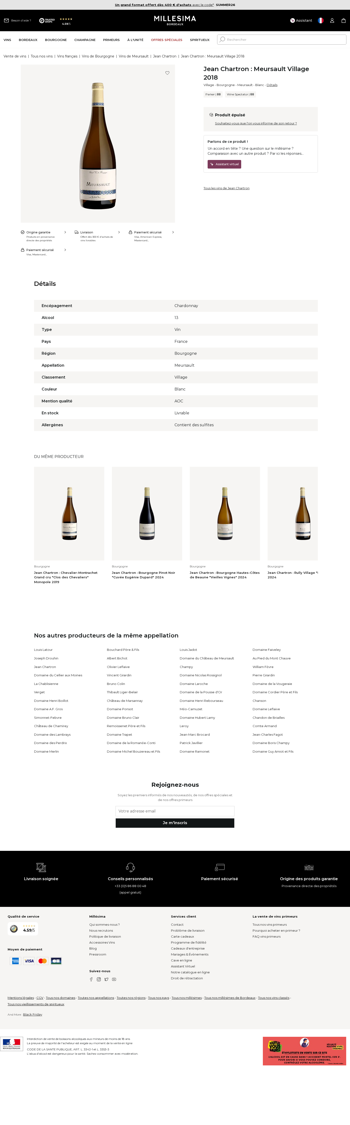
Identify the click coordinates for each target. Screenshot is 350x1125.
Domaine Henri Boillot (51, 701)
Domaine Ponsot (120, 709)
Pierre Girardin (264, 675)
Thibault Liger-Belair (122, 692)
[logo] (175, 20)
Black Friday (32, 1014)
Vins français (67, 56)
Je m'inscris (175, 823)
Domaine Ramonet (195, 751)
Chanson (259, 701)
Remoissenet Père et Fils (126, 726)
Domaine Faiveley (267, 650)
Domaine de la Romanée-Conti (131, 743)
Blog (93, 948)
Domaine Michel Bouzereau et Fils (133, 751)
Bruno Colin (116, 684)
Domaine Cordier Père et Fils (275, 692)
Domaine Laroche (194, 684)
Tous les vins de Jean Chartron (227, 188)
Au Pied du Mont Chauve (272, 658)
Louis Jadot (188, 650)
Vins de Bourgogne (98, 56)
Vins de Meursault (134, 56)
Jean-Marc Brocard (195, 734)
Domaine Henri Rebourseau (201, 701)
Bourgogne (226, 85)
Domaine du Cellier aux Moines (58, 675)
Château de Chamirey (51, 726)
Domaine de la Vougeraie (272, 684)
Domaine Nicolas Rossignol (201, 675)
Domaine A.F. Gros (48, 709)
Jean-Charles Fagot (268, 734)
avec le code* (164, 5)
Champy (186, 667)
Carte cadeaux (182, 936)
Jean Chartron (164, 56)
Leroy (184, 726)
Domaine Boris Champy (271, 743)
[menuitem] (7, 39)
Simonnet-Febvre (48, 717)
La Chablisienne (46, 684)
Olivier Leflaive (118, 667)
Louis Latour (43, 650)
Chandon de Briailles (269, 717)
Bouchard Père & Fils (123, 650)
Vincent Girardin (119, 675)
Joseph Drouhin (46, 658)
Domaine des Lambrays (52, 734)
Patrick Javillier (191, 743)
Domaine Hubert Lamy (197, 717)
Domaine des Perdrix (50, 743)
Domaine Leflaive (266, 709)
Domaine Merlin (46, 751)
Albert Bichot (117, 658)
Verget (39, 692)
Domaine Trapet (119, 734)
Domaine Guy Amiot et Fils (273, 751)
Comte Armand (265, 726)
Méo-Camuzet (191, 709)
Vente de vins (15, 56)
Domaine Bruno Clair (123, 717)
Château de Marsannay (125, 701)
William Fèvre (263, 667)
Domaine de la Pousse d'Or (201, 692)
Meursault (245, 85)
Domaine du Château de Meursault (207, 658)
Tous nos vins (42, 56)
